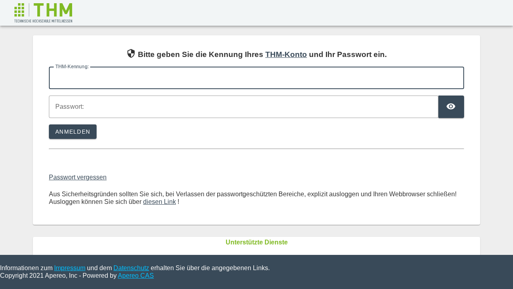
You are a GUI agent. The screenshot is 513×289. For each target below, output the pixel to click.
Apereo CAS (136, 275)
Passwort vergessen (78, 177)
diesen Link (159, 201)
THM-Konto (286, 54)
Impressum (69, 268)
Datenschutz (131, 268)
